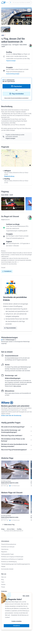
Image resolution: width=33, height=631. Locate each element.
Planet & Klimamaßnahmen (8, 544)
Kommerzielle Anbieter (7, 569)
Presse (3, 587)
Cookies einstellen (17, 621)
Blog (2, 579)
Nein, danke (26, 596)
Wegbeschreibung (9, 176)
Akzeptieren (16, 625)
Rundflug (19, 529)
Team (2, 582)
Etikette (3, 566)
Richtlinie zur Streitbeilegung (9, 561)
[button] (16, 156)
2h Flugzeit (16, 44)
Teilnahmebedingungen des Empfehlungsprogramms (15, 564)
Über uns (3, 577)
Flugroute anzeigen (11, 60)
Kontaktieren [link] (7, 271)
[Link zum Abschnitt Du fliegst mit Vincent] (30, 46)
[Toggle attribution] (30, 165)
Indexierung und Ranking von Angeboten (12, 559)
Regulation (4, 551)
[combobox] (20, 2)
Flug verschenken (18, 94)
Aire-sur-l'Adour (11, 529)
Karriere (3, 584)
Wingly (3, 529)
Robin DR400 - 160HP (7, 195)
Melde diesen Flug (9, 524)
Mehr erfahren (17, 386)
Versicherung (4, 549)
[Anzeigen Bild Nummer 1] (5, 29)
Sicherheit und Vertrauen (7, 547)
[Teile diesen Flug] (29, 10)
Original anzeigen (10, 138)
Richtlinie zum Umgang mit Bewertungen (12, 556)
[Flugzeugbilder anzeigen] (12, 203)
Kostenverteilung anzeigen (12, 73)
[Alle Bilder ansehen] (16, 16)
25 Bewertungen (11, 79)
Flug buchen (18, 86)
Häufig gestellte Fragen (7, 554)
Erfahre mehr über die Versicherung (11, 415)
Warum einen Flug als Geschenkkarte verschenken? (16, 98)
